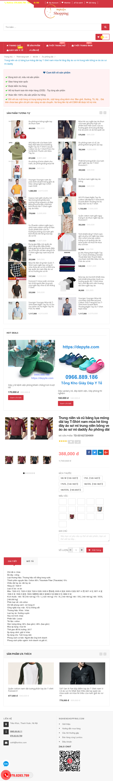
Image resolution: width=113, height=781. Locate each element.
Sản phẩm (34, 45)
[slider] (64, 441)
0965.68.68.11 (16, 731)
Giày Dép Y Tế (16, 49)
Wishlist (67, 2)
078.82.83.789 (16, 735)
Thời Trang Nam (83, 45)
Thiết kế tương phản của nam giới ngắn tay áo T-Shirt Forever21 (91, 162)
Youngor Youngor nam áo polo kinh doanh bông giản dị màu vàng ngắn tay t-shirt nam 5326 (41, 182)
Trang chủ (15, 45)
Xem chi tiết (15, 397)
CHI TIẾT (12, 561)
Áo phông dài (47, 56)
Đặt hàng (96, 550)
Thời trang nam (22, 56)
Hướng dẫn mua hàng (71, 728)
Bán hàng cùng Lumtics (72, 737)
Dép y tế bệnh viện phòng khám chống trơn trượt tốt (31, 386)
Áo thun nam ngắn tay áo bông (89, 180)
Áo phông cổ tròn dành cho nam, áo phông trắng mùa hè (41, 162)
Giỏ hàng (92, 2)
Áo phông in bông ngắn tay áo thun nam (40, 122)
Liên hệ (35, 50)
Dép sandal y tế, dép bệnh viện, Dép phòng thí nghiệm (80, 391)
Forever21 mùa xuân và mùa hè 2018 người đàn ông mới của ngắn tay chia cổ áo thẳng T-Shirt (42, 284)
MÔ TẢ (30, 561)
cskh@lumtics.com (18, 742)
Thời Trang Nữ (57, 45)
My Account (53, 2)
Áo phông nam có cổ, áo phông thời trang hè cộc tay (90, 143)
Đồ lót (35, 56)
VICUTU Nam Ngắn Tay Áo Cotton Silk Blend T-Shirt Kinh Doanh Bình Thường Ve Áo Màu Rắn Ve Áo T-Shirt (91, 200)
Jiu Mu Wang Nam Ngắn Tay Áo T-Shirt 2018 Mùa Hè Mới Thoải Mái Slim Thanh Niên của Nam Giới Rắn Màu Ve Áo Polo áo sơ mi (91, 256)
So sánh (79, 2)
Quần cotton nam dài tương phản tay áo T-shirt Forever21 (30, 689)
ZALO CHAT (65, 746)
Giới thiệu (66, 724)
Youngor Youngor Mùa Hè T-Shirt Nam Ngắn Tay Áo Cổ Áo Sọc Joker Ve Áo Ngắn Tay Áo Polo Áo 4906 (41, 305)
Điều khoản (67, 741)
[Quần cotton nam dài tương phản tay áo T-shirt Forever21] (31, 673)
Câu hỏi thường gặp (70, 732)
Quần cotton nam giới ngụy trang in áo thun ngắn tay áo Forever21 (90, 217)
